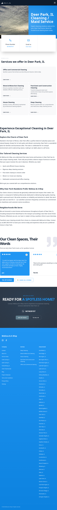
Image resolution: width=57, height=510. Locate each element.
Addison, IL (42, 402)
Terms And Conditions (7, 378)
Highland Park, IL (43, 439)
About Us (4, 353)
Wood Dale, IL (42, 393)
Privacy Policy (5, 381)
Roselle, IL (41, 378)
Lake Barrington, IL (43, 365)
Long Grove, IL (42, 371)
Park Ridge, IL (42, 353)
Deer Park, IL (42, 414)
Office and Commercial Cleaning (28, 364)
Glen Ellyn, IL (42, 426)
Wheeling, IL (42, 466)
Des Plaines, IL (42, 420)
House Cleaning (24, 356)
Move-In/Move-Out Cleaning (27, 353)
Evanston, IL (42, 423)
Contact (4, 350)
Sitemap (4, 384)
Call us (49, 2)
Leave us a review (25, 280)
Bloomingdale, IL (43, 408)
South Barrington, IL (44, 484)
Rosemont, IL (42, 384)
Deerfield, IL (42, 417)
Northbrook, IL (42, 460)
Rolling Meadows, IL (44, 375)
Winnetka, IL (42, 390)
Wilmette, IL (42, 387)
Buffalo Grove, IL (43, 411)
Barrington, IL (42, 356)
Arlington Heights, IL (44, 497)
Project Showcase (6, 375)
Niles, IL (41, 472)
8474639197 (10, 46)
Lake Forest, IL (42, 478)
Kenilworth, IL (42, 448)
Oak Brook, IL (42, 396)
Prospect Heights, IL (44, 487)
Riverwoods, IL (42, 493)
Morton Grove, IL (43, 481)
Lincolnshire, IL (43, 457)
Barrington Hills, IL (43, 359)
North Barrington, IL (44, 362)
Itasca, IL (41, 445)
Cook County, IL (5, 359)
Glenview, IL (42, 429)
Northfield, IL (42, 350)
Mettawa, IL (42, 454)
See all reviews (7, 280)
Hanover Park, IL (43, 432)
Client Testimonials (6, 368)
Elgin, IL (41, 399)
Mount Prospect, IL (43, 463)
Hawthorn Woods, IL (44, 442)
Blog (3, 371)
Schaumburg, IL (6, 365)
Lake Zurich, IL (42, 368)
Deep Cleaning (24, 350)
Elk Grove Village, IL (44, 490)
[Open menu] (55, 3)
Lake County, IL (5, 362)
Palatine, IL (41, 475)
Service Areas (5, 356)
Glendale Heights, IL (44, 436)
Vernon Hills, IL (42, 381)
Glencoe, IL (41, 469)
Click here (28, 46)
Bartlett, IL (41, 405)
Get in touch (36, 2)
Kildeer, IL (41, 451)
